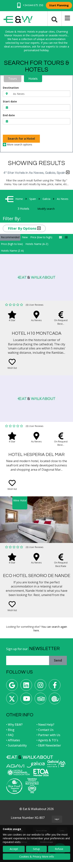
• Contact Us (45, 730)
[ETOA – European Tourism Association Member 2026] (41, 772)
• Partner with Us (48, 735)
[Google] (12, 686)
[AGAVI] (15, 766)
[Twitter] (12, 700)
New (25, 237)
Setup (36, 849)
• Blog (10, 730)
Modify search (46, 208)
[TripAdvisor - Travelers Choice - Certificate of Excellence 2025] (32, 785)
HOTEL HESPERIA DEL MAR (36, 454)
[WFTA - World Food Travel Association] (18, 772)
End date (9, 115)
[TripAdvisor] (40, 700)
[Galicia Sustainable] (56, 764)
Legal (57, 819)
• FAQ (9, 735)
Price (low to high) (41, 237)
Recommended (10, 237)
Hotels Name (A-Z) (36, 244)
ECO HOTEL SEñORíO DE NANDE (36, 575)
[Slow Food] (54, 700)
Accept (14, 849)
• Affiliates (13, 740)
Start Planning (59, 5)
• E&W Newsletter (48, 745)
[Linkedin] (26, 686)
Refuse (59, 849)
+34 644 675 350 (32, 5)
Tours (12, 79)
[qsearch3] (54, 19)
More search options (19, 144)
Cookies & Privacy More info (36, 856)
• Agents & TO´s (47, 740)
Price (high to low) (12, 244)
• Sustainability (16, 745)
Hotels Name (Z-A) (12, 250)
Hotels (33, 79)
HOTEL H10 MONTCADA (36, 333)
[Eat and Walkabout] (29, 757)
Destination (11, 87)
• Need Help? (45, 724)
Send (58, 660)
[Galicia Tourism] (36, 764)
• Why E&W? (14, 724)
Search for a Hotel (21, 139)
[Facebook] (54, 686)
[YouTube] (26, 700)
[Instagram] (40, 686)
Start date (10, 101)
